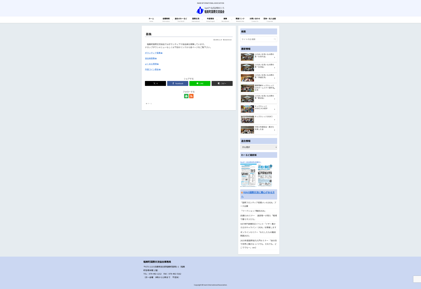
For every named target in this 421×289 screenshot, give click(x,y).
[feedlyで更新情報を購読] (186, 96)
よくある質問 (151, 63)
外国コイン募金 (152, 69)
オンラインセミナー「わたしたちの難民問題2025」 (258, 234)
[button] (222, 83)
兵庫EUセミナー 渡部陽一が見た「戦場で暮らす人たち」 (258, 217)
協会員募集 (150, 58)
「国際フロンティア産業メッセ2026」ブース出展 (258, 204)
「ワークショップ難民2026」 (253, 210)
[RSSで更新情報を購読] (191, 96)
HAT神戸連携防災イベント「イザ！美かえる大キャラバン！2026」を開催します (258, 225)
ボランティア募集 (153, 52)
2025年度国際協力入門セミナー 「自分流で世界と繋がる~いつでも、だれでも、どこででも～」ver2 (258, 244)
